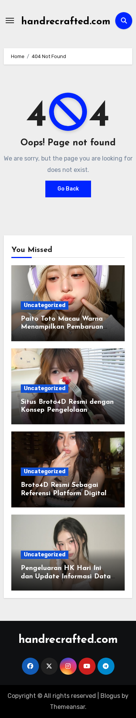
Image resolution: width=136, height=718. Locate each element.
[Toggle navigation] (10, 20)
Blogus (110, 695)
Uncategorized (44, 305)
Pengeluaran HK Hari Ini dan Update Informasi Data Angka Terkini (66, 576)
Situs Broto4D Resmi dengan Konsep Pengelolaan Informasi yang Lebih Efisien (67, 410)
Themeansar (67, 706)
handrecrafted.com (65, 22)
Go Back (68, 189)
